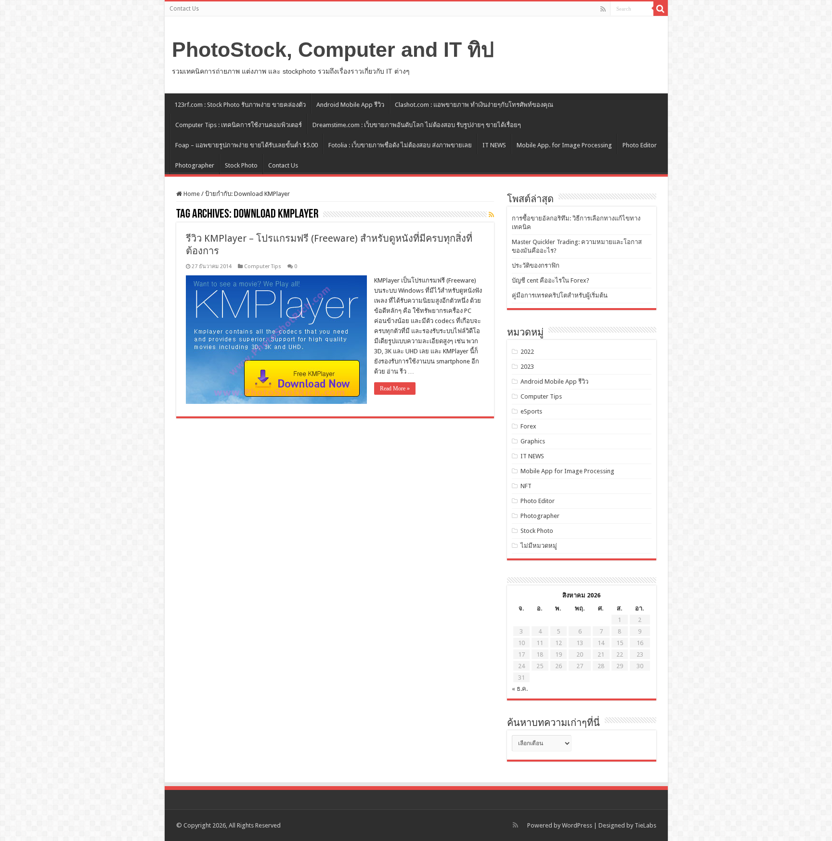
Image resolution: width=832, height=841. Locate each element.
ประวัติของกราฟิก (535, 265)
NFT (526, 486)
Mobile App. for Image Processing (564, 145)
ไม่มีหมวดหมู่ (538, 545)
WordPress (577, 825)
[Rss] (603, 9)
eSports (531, 411)
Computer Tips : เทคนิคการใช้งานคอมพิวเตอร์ (238, 125)
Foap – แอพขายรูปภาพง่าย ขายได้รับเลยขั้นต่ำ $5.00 (246, 145)
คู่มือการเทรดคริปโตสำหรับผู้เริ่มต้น (560, 295)
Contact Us (184, 8)
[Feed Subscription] (491, 215)
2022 (527, 351)
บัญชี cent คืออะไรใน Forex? (550, 280)
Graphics (532, 441)
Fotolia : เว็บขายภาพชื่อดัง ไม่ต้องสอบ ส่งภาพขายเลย (400, 145)
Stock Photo (241, 165)
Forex (528, 426)
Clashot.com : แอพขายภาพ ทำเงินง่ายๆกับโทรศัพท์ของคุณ (474, 104)
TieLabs (645, 825)
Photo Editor (640, 145)
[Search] (660, 8)
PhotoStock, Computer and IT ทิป (333, 49)
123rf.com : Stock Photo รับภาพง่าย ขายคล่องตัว (240, 104)
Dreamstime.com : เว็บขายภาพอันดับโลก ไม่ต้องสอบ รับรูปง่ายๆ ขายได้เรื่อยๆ (416, 125)
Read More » (395, 388)
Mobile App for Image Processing (567, 471)
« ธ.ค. (520, 688)
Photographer (194, 165)
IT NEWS (494, 145)
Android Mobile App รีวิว (350, 104)
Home (191, 193)
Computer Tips (262, 266)
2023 (527, 366)
